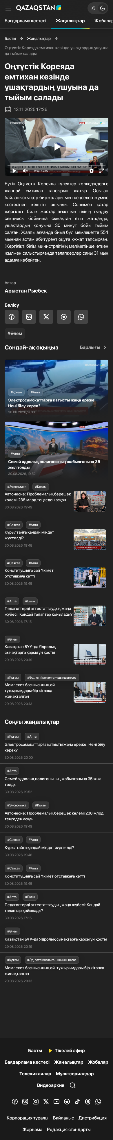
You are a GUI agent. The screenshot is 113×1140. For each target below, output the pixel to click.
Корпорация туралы (27, 1118)
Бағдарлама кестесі (25, 20)
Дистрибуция (93, 1118)
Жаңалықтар (70, 20)
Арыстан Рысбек (26, 291)
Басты (10, 38)
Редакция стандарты (69, 1129)
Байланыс (63, 1118)
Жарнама (32, 1129)
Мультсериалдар (75, 1073)
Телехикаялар (35, 1073)
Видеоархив (51, 1085)
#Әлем (15, 333)
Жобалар (98, 1062)
